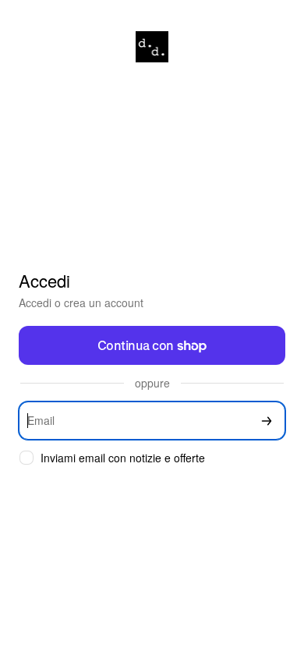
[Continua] (266, 420)
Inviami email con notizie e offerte (123, 458)
